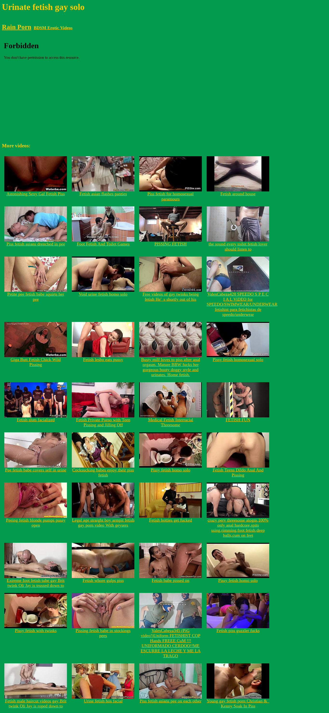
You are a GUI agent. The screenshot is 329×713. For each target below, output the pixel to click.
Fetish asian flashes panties (103, 193)
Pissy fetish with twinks (36, 630)
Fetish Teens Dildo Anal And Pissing (238, 472)
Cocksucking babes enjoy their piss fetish (103, 472)
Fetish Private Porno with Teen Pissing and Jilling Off (103, 422)
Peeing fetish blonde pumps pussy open (36, 523)
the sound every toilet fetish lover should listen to (238, 246)
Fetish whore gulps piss (103, 580)
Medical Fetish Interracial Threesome (170, 422)
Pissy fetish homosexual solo (238, 359)
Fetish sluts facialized (36, 419)
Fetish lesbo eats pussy (103, 359)
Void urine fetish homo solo (103, 294)
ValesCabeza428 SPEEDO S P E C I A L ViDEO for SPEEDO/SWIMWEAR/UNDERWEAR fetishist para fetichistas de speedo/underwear (242, 304)
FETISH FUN (238, 419)
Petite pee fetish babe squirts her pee (35, 297)
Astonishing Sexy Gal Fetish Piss (36, 193)
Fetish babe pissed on (170, 580)
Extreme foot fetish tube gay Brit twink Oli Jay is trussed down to (36, 583)
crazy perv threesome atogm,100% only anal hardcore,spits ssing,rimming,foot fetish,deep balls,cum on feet (238, 528)
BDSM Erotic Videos (53, 27)
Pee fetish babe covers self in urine (35, 470)
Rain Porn (16, 27)
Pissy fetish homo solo (170, 470)
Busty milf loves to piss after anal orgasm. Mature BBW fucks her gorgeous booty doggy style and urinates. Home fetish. (170, 367)
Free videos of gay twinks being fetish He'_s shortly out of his (171, 297)
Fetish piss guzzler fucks (238, 630)
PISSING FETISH (170, 244)
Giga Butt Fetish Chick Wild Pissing (36, 362)
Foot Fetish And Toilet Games (103, 244)
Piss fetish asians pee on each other (170, 701)
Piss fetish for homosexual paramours (170, 196)
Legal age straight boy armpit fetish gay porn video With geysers (103, 523)
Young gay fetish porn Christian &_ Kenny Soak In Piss (238, 703)
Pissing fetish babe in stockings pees (103, 633)
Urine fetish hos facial (103, 701)
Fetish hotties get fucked (170, 520)
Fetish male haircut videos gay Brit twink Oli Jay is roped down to (35, 703)
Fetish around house (238, 193)
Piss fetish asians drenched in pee (36, 244)
